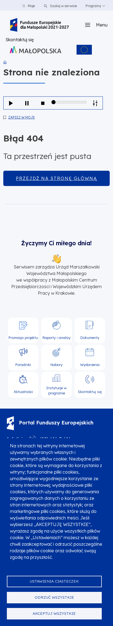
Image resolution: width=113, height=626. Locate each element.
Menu (102, 25)
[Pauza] (27, 103)
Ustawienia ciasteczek (54, 581)
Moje (31, 6)
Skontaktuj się (19, 39)
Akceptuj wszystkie (54, 613)
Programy (93, 6)
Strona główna (5, 62)
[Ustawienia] (95, 103)
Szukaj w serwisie (63, 6)
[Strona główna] (39, 24)
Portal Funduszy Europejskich (56, 423)
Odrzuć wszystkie (54, 597)
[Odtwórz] (11, 103)
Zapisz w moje (21, 117)
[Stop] (42, 103)
